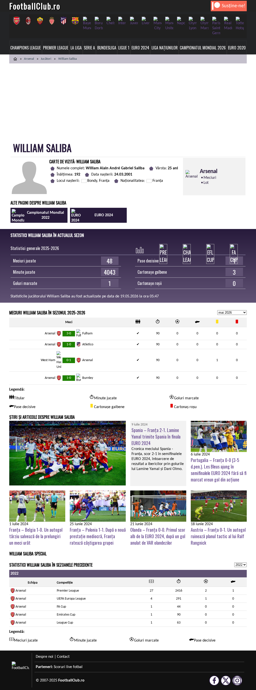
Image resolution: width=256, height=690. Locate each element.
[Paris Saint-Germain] (216, 26)
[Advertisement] (128, 101)
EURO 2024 (140, 48)
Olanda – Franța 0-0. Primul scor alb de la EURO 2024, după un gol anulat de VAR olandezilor (157, 536)
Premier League (55, 48)
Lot (206, 183)
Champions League (25, 48)
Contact (63, 657)
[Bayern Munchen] (87, 24)
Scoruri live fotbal (68, 667)
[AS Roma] (40, 21)
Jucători (46, 58)
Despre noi (44, 657)
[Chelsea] (110, 21)
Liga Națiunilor (165, 48)
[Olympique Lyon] (192, 24)
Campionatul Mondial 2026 (203, 48)
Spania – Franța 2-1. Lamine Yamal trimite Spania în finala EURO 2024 (156, 436)
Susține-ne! (234, 5)
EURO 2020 (237, 48)
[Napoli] (181, 21)
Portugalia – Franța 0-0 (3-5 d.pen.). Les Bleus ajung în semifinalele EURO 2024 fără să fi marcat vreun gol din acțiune (218, 470)
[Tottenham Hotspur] (240, 24)
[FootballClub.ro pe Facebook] (214, 683)
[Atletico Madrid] (63, 21)
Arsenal (29, 58)
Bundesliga (106, 48)
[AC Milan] (28, 21)
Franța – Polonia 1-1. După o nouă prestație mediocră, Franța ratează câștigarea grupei (98, 536)
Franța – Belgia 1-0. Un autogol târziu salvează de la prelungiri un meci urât (35, 536)
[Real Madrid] (228, 24)
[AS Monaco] (52, 21)
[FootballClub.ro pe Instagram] (237, 683)
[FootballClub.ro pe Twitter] (226, 683)
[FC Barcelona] (75, 21)
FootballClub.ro (34, 6)
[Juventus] (134, 21)
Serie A (89, 48)
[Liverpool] (146, 21)
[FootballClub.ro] (15, 59)
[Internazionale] (122, 21)
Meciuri (210, 178)
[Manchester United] (169, 24)
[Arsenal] (16, 21)
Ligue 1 (123, 48)
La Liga (76, 48)
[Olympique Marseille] (204, 24)
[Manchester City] (157, 24)
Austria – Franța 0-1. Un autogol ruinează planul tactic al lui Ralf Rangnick (218, 536)
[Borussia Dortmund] (98, 24)
